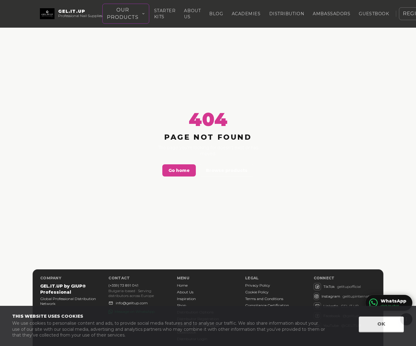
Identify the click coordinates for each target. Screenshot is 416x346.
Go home (179, 170)
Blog (216, 13)
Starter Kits (165, 13)
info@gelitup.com (132, 303)
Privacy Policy (257, 285)
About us (192, 13)
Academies (246, 13)
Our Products (123, 13)
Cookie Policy (257, 292)
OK (381, 324)
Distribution (287, 13)
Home (182, 285)
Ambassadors (331, 13)
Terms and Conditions (264, 298)
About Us (185, 292)
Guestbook (374, 13)
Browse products (227, 170)
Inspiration (186, 298)
